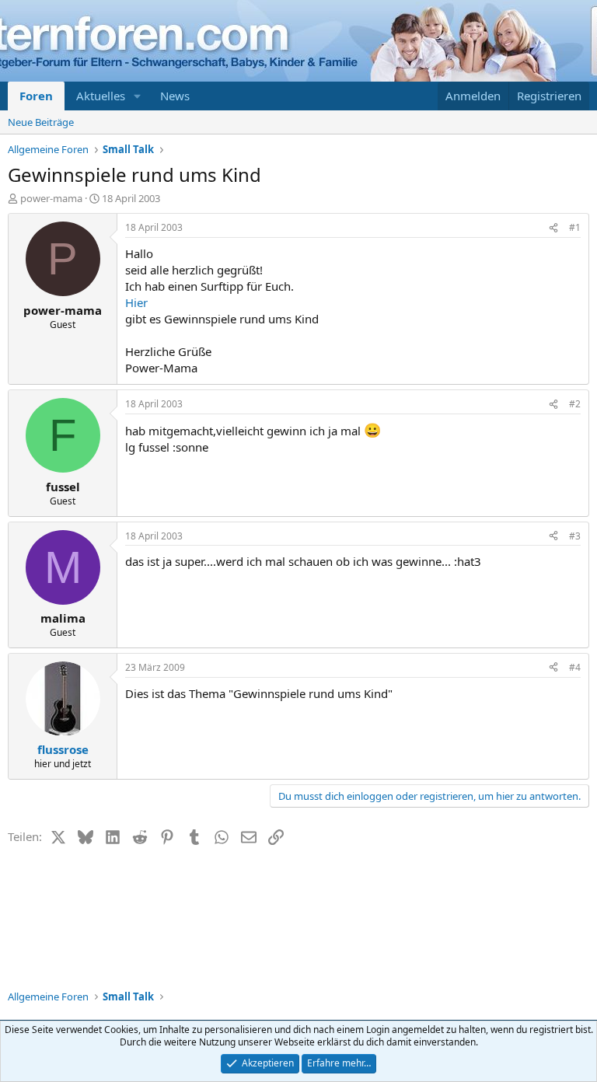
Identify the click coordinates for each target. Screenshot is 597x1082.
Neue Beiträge (41, 122)
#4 (575, 667)
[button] (137, 96)
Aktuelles (100, 95)
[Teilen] (553, 228)
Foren (36, 95)
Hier (136, 302)
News (175, 95)
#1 (575, 227)
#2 (575, 403)
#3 (575, 536)
